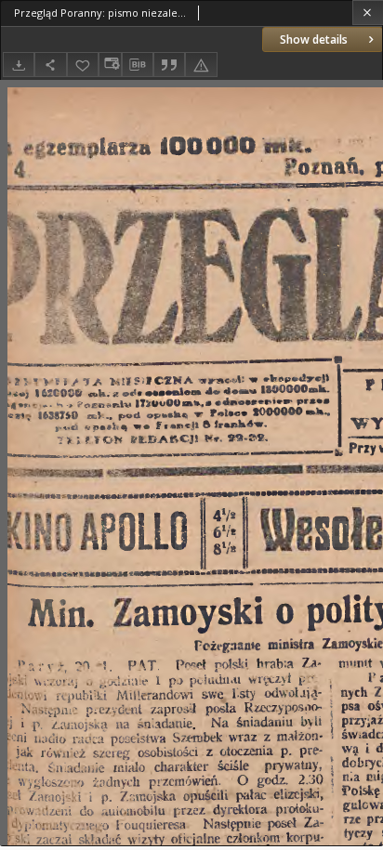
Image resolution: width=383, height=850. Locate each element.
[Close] (367, 12)
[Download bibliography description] (137, 65)
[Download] (18, 64)
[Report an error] (201, 64)
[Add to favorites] (83, 64)
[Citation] (169, 64)
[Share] (50, 64)
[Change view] (110, 64)
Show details (314, 39)
